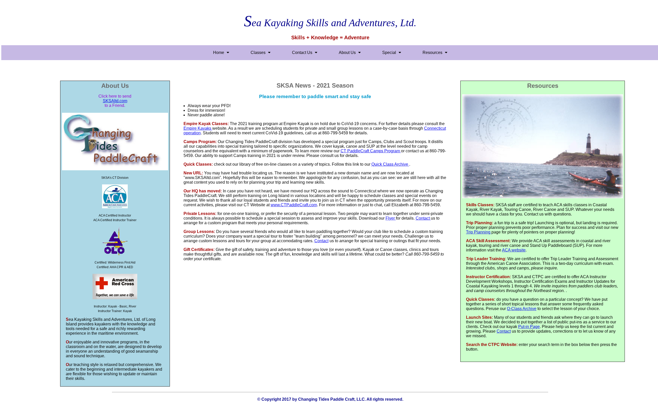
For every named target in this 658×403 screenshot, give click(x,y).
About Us (347, 52)
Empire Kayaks (198, 128)
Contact (423, 218)
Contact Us (302, 52)
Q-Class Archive (521, 308)
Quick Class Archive (390, 164)
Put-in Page (529, 326)
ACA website (514, 250)
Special (389, 52)
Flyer (391, 218)
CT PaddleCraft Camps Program (371, 151)
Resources (432, 52)
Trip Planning (478, 232)
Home (218, 52)
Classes (258, 52)
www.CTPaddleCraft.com (294, 205)
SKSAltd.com (115, 101)
